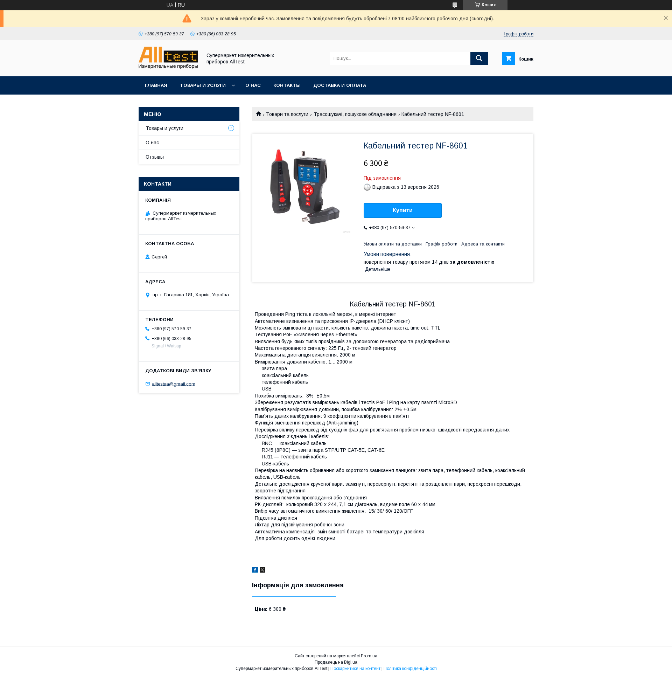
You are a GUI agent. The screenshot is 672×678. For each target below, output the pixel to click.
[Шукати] (479, 58)
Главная (156, 85)
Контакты (287, 85)
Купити (403, 210)
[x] (262, 571)
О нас (253, 85)
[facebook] (255, 571)
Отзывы (155, 157)
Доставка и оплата (339, 85)
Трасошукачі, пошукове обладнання (355, 114)
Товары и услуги (203, 85)
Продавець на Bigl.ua (336, 662)
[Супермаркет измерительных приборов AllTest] (168, 67)
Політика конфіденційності (410, 668)
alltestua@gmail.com (173, 383)
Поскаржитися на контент (355, 668)
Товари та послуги (287, 114)
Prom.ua (369, 655)
